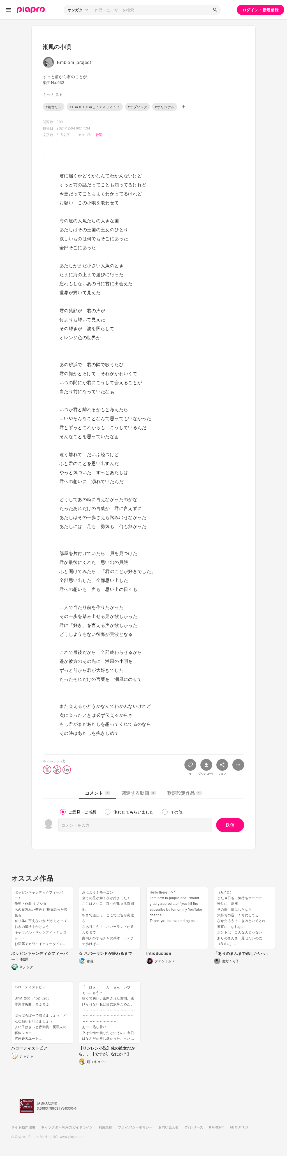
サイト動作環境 (23, 1127)
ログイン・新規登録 (260, 9)
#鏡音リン (54, 106)
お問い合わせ (168, 1127)
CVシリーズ (194, 1127)
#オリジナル (164, 106)
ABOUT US (239, 1127)
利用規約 (105, 1127)
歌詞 (99, 134)
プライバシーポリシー (135, 1127)
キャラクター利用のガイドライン (67, 1127)
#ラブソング (137, 106)
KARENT (216, 1127)
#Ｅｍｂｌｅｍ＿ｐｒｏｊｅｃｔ (95, 106)
